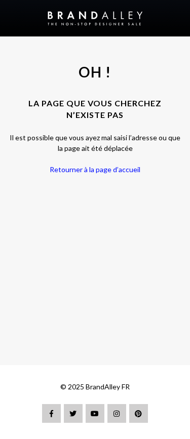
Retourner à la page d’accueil (95, 169)
